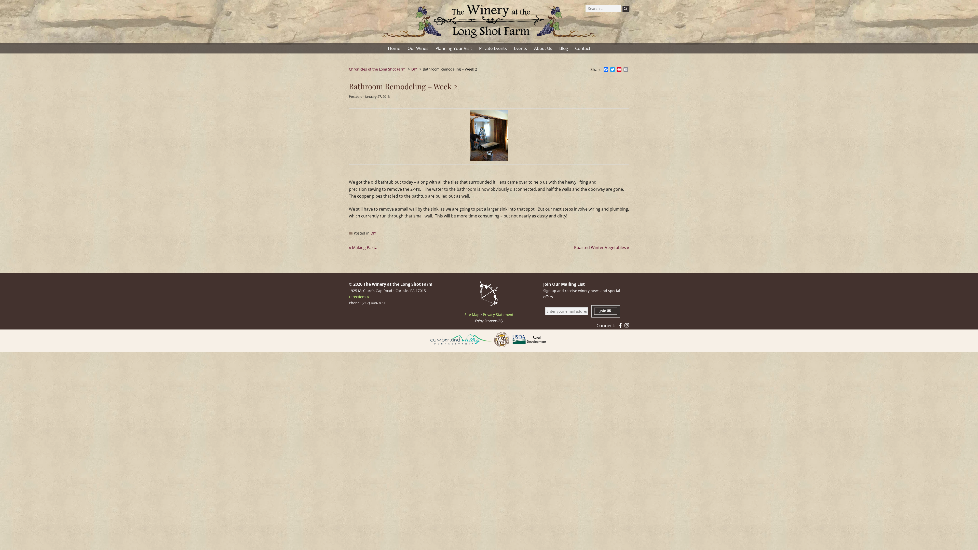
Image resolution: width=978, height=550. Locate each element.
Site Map (472, 314)
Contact (582, 48)
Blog (563, 48)
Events (520, 48)
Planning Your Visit (454, 48)
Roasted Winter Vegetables (600, 247)
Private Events (493, 48)
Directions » (359, 296)
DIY (373, 233)
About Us (543, 48)
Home (394, 48)
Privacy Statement (498, 314)
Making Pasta (364, 247)
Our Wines (418, 48)
